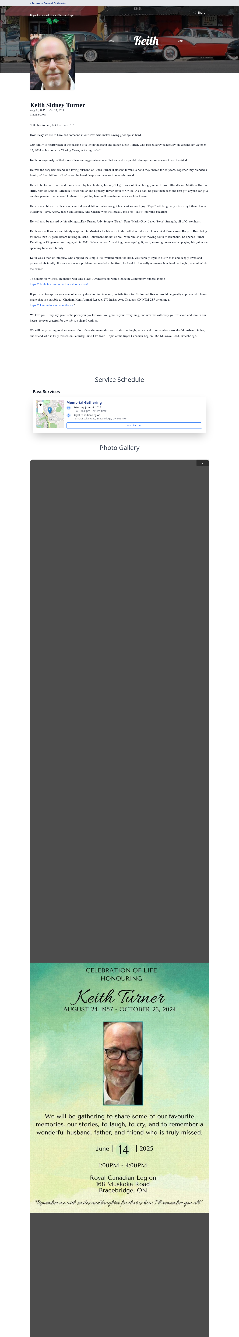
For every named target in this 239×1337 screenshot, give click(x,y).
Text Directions (134, 425)
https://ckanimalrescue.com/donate (52, 305)
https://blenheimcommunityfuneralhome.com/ (59, 284)
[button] (50, 410)
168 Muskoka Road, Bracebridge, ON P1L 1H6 (99, 418)
